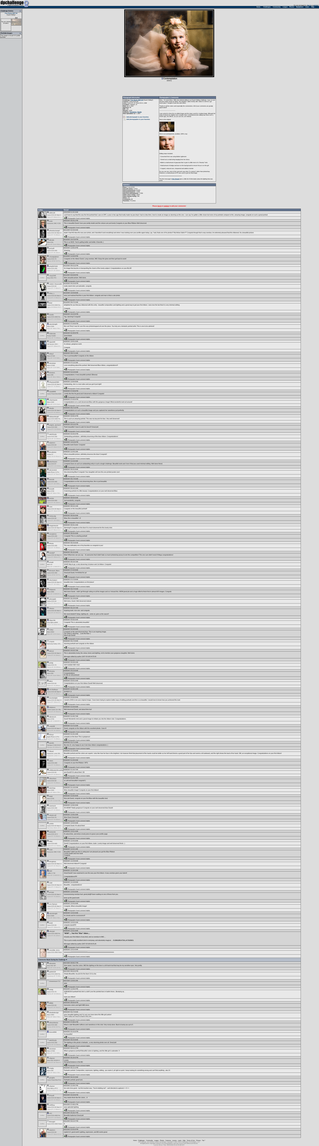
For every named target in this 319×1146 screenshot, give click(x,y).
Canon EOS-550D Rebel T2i (55, 305)
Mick (51, 681)
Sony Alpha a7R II (52, 1088)
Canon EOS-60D (52, 843)
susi (50, 507)
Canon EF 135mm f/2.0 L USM (56, 702)
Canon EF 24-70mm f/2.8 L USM (137, 103)
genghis (52, 1078)
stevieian (52, 363)
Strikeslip (52, 516)
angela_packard (55, 425)
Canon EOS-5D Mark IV (54, 528)
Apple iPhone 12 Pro (53, 737)
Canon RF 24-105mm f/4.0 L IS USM (58, 730)
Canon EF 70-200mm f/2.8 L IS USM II (58, 836)
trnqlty (51, 1068)
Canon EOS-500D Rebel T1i (55, 419)
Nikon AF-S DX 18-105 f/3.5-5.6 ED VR (59, 967)
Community (149, 1140)
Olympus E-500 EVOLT (54, 745)
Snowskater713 (54, 981)
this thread (175, 179)
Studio (139, 112)
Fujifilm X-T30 (51, 873)
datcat (51, 651)
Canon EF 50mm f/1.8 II (54, 447)
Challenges (141, 1140)
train (50, 221)
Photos (162, 1140)
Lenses (174, 1140)
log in (309, 5)
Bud (50, 303)
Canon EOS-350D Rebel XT (55, 933)
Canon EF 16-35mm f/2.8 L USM (57, 774)
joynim (51, 743)
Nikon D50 (50, 673)
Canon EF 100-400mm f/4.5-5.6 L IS (58, 483)
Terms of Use (191, 1140)
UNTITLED (53, 434)
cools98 (52, 726)
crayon (51, 641)
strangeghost (54, 257)
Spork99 (52, 342)
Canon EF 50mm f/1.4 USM (55, 217)
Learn (179, 1140)
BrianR (51, 1095)
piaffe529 (52, 972)
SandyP (52, 553)
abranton (52, 963)
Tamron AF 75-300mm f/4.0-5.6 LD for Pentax (61, 338)
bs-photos (52, 452)
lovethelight (53, 698)
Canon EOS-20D (52, 268)
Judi (50, 883)
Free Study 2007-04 (11, 13)
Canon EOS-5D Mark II (54, 215)
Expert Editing (11, 15)
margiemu (52, 534)
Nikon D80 (50, 375)
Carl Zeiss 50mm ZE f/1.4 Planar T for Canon (60, 828)
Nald (50, 796)
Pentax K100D (51, 336)
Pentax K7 (50, 454)
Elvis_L (51, 293)
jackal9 (51, 248)
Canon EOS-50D (52, 250)
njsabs (51, 408)
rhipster (52, 1058)
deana (51, 543)
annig (51, 663)
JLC (50, 1113)
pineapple (52, 599)
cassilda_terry (54, 950)
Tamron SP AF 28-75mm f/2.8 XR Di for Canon (61, 261)
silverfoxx (52, 778)
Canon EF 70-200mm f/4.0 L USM (57, 547)
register (315, 5)
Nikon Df (49, 564)
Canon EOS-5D (133, 101)
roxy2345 (52, 276)
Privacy (198, 1140)
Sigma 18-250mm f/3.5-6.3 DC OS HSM (59, 307)
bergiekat (52, 861)
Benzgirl (52, 1122)
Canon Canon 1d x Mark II (55, 709)
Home (135, 1140)
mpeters (52, 443)
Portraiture (133, 112)
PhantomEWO (54, 382)
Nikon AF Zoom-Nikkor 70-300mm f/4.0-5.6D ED (61, 675)
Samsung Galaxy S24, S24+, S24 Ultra (58, 643)
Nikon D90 (50, 1070)
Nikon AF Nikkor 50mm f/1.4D (56, 792)
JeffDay (52, 1105)
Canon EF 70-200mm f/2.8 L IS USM (58, 386)
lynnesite (52, 832)
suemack (52, 806)
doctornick (53, 470)
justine (51, 498)
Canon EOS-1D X (52, 834)
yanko (51, 824)
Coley (51, 630)
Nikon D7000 (51, 365)
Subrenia (52, 334)
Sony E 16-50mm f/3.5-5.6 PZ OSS (57, 624)
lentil (51, 923)
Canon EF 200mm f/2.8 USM (55, 557)
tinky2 (51, 354)
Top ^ (203, 1140)
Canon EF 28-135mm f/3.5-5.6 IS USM (58, 252)
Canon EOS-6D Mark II (54, 692)
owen (51, 761)
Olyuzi (51, 751)
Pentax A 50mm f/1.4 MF (54, 1090)
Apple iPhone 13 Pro (53, 472)
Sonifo (51, 315)
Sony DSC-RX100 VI (53, 1060)
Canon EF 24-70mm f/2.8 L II (55, 866)
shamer (52, 1086)
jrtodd (51, 562)
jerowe (51, 892)
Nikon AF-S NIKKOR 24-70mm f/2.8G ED (59, 566)
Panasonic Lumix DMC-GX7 (55, 753)
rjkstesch (52, 717)
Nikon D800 (50, 591)
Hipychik (52, 620)
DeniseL (52, 373)
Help (184, 1140)
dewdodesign (54, 1012)
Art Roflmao (53, 690)
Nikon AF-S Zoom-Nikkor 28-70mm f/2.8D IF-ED (61, 800)
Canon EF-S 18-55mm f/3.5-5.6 (56, 319)
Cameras (168, 1140)
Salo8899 (52, 392)
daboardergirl (54, 417)
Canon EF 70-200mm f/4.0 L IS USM (58, 235)
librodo (51, 240)
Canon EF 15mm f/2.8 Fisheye (56, 511)
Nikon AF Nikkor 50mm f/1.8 (55, 493)
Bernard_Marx (54, 571)
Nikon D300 (50, 326)
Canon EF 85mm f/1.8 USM (55, 530)
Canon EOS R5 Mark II (54, 728)
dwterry (169, 80)
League (156, 1140)
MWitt (51, 1003)
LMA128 (52, 213)
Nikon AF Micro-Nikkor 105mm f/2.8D (58, 377)
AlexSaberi (53, 580)
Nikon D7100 (51, 356)
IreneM (51, 489)
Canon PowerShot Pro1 (54, 1080)
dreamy (52, 671)
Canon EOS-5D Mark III (54, 233)
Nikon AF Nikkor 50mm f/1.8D (56, 328)
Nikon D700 (50, 491)
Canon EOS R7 (51, 464)
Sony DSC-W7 (51, 965)
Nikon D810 (50, 632)
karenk (51, 479)
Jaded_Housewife (55, 284)
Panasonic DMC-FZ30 (54, 223)
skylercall (52, 815)
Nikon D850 (50, 1014)
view (133, 200)
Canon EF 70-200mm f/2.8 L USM (57, 739)
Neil (50, 871)
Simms (51, 608)
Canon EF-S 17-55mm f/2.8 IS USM (58, 845)
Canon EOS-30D (52, 545)
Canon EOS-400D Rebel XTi (55, 317)
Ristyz (51, 735)
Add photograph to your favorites (137, 117)
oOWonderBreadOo (56, 770)
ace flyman (53, 904)
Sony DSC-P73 (51, 278)
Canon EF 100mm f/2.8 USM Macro (58, 346)
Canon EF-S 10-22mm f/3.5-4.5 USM (58, 466)
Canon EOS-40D (52, 481)
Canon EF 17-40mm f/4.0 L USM (57, 288)
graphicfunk (53, 266)
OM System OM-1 (52, 344)
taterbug (52, 788)
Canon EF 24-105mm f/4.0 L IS (56, 412)
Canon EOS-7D (51, 259)
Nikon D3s (50, 242)
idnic (51, 841)
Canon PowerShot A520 (54, 394)
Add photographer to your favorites (138, 119)
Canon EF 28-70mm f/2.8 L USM (57, 1062)
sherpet (52, 931)
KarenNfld (52, 1032)
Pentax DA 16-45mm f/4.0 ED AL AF (58, 456)
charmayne (53, 400)
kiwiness (52, 707)
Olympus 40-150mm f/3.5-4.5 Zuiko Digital (59, 747)
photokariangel (54, 231)
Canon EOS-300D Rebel (54, 952)
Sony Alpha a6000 (52, 622)
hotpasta (52, 589)
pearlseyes (53, 462)
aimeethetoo (53, 1023)
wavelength (53, 324)
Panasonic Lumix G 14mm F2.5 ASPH (58, 755)
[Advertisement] (169, 88)
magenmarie (53, 526)
